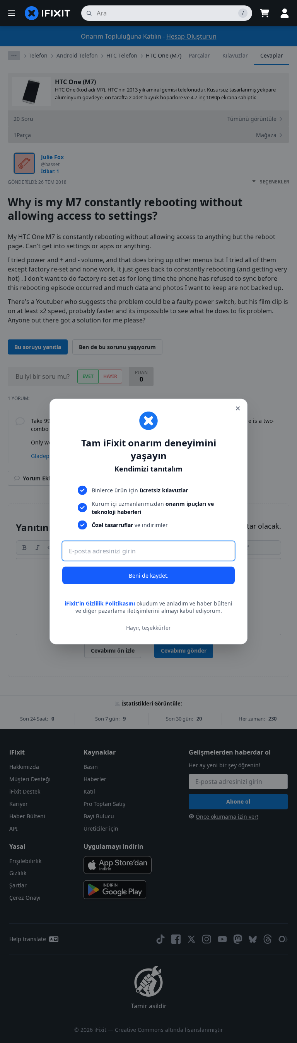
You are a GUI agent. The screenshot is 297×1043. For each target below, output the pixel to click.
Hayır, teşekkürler (148, 627)
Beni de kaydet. (149, 575)
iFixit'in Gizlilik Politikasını (100, 603)
